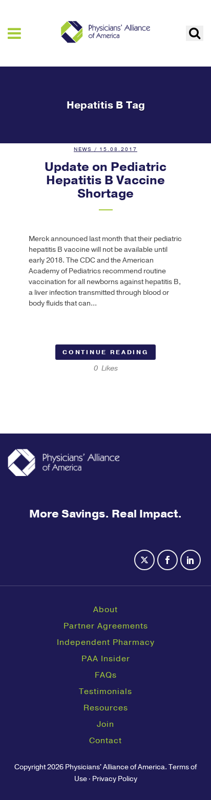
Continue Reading (105, 352)
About (105, 609)
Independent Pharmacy (106, 642)
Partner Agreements (106, 626)
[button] (194, 33)
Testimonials (105, 691)
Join (105, 724)
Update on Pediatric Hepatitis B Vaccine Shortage (105, 180)
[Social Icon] (145, 566)
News (83, 149)
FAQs (106, 675)
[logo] (105, 32)
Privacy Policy (114, 779)
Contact (105, 740)
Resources (105, 707)
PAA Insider (105, 658)
